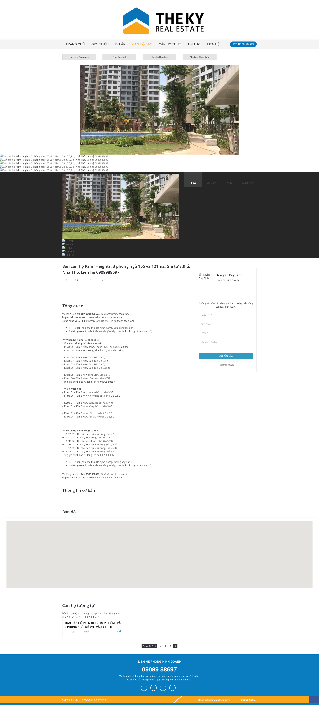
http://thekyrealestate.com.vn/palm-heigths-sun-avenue (92, 317)
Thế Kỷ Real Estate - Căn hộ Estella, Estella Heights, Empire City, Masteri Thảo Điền (159, 21)
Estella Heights (159, 56)
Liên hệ (213, 44)
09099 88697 (227, 365)
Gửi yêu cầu (226, 355)
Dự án (120, 44)
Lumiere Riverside (79, 56)
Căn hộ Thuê (170, 44)
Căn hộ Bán (142, 44)
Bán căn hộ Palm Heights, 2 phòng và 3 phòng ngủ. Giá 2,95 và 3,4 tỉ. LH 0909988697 (93, 625)
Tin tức (194, 44)
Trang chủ (75, 44)
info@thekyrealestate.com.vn (213, 700)
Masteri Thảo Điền (200, 56)
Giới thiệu (100, 44)
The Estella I (119, 56)
